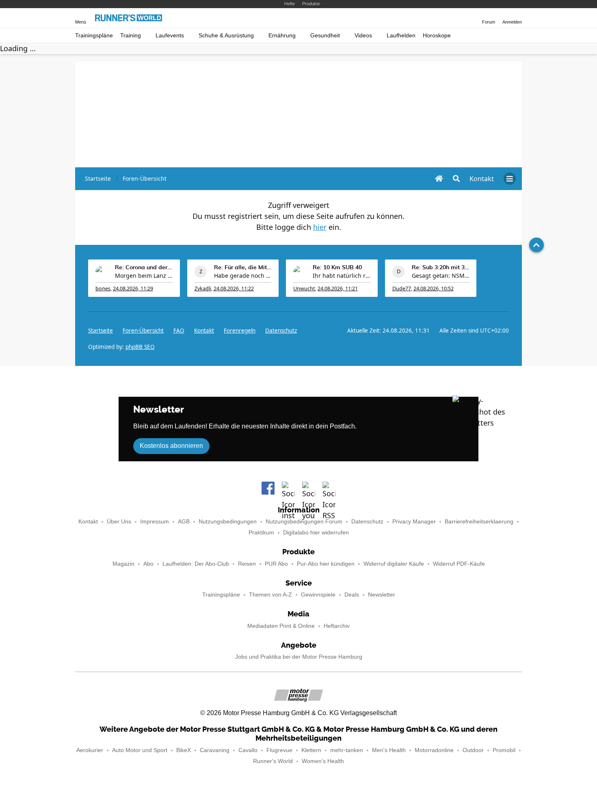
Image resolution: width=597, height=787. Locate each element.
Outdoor (473, 750)
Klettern (311, 750)
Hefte (289, 3)
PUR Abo (276, 564)
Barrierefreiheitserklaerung (479, 522)
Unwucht (304, 288)
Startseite (100, 330)
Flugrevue (279, 750)
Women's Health (323, 761)
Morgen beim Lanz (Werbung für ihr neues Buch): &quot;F (144, 275)
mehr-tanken (346, 750)
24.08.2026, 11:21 (338, 288)
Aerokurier (89, 750)
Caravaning (214, 750)
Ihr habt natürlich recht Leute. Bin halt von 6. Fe (341, 275)
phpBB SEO (140, 346)
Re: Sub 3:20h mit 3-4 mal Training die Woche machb (440, 267)
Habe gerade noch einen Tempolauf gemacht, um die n (243, 275)
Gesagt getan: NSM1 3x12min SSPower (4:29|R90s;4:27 (440, 275)
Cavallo (247, 750)
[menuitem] (481, 179)
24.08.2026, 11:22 (234, 288)
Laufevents (170, 35)
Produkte (311, 3)
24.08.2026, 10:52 (433, 288)
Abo (148, 564)
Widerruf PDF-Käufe (459, 564)
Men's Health (389, 750)
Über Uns (119, 522)
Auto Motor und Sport (139, 750)
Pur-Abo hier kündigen (326, 564)
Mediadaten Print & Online (281, 626)
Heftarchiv (337, 626)
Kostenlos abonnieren (171, 445)
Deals (351, 595)
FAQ (178, 330)
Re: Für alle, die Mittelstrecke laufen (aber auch (243, 267)
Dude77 (401, 288)
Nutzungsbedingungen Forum (304, 522)
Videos (363, 35)
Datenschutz (281, 330)
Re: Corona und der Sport (144, 267)
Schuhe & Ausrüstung (226, 35)
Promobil (504, 750)
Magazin (123, 564)
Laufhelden (401, 35)
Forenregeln (239, 330)
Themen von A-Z (270, 595)
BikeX (183, 750)
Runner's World (273, 761)
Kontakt (88, 522)
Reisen (247, 564)
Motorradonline (434, 750)
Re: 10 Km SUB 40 (337, 267)
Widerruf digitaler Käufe (393, 564)
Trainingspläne (94, 35)
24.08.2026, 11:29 (133, 288)
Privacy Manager (414, 522)
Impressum (154, 522)
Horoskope (437, 35)
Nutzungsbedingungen (228, 522)
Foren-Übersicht (143, 330)
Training (130, 35)
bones (102, 288)
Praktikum (261, 533)
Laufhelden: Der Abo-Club (195, 564)
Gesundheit (325, 35)
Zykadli (203, 288)
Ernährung (282, 35)
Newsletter (381, 595)
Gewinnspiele (318, 595)
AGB (184, 522)
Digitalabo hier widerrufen (316, 533)
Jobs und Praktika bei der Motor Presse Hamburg (298, 657)
